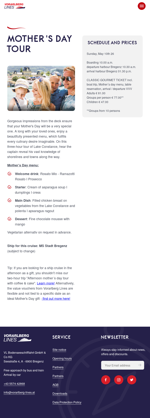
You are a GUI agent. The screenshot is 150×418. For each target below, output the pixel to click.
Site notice (59, 349)
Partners (57, 367)
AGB (55, 385)
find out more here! (56, 298)
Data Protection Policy (66, 402)
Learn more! (46, 283)
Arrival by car (12, 375)
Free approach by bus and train (24, 370)
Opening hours (62, 358)
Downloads (59, 393)
